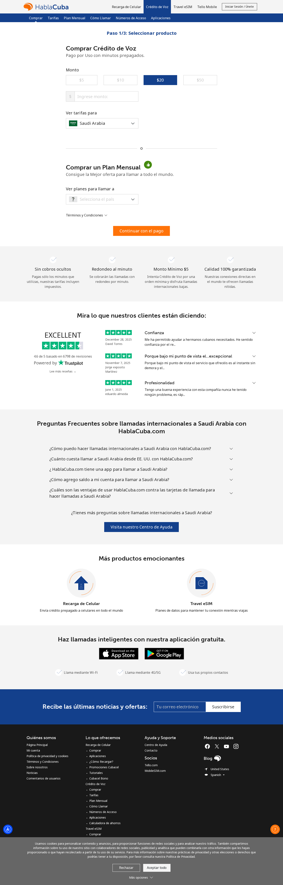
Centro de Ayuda (156, 745)
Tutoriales (96, 773)
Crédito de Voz (95, 784)
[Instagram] (236, 746)
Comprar (95, 750)
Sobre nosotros (37, 767)
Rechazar (126, 867)
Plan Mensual (74, 18)
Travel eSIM (201, 603)
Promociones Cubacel (104, 767)
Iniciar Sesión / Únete (239, 6)
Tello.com (151, 765)
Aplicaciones (161, 18)
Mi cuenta (33, 750)
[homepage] (47, 6)
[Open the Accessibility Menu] (8, 829)
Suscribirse (223, 707)
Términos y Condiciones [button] (85, 215)
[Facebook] (208, 746)
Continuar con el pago (141, 231)
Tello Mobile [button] (207, 7)
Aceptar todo (157, 867)
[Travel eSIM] (201, 583)
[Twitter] (218, 746)
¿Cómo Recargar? (101, 762)
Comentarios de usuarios (43, 778)
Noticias (32, 773)
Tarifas (53, 18)
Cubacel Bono (98, 778)
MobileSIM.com (155, 771)
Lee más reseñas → (63, 371)
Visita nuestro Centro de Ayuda (141, 527)
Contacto (151, 750)
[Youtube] (227, 746)
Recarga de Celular (81, 603)
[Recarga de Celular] (81, 583)
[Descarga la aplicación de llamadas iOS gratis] (118, 653)
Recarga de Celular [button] (126, 7)
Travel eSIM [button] (182, 7)
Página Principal (37, 745)
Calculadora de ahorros (105, 823)
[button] (157, 6)
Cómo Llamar (100, 18)
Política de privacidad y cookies (47, 756)
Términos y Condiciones (43, 762)
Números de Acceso (131, 18)
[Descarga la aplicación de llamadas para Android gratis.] (164, 653)
